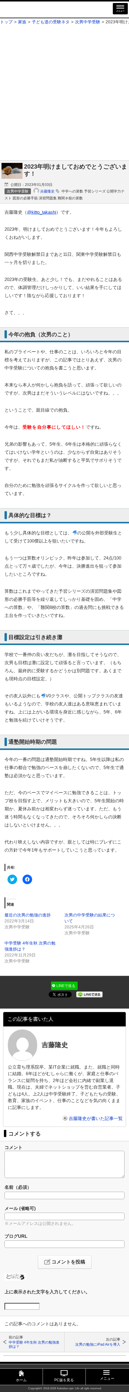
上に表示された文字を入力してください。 (47, 1291)
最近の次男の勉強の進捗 (27, 915)
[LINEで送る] (89, 993)
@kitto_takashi (41, 212)
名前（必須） (18, 1187)
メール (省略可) (20, 1208)
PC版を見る (64, 1380)
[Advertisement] (64, 93)
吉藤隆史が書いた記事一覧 (96, 1118)
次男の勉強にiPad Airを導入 (97, 1344)
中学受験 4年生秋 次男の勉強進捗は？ (34, 1344)
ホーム (21, 1380)
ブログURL (15, 1236)
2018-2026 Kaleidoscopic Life (61, 1388)
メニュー (120, 11)
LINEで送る (65, 986)
